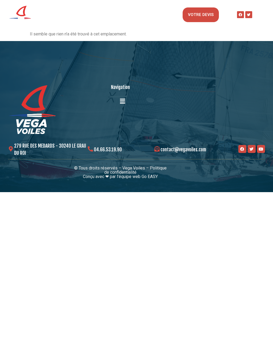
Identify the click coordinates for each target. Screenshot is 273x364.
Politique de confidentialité (135, 170)
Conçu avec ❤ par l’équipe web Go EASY (120, 176)
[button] (170, 15)
